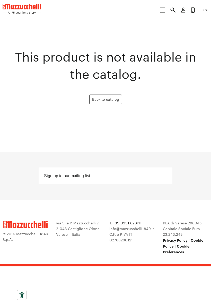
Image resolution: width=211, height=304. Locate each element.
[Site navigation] (162, 10)
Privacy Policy (175, 240)
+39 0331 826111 (127, 222)
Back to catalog (105, 99)
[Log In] (183, 10)
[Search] (172, 10)
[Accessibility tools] (22, 295)
